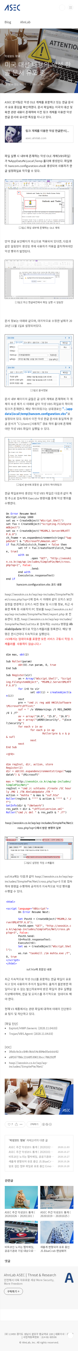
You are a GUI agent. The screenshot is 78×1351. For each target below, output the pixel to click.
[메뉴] (70, 7)
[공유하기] (16, 1124)
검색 (62, 7)
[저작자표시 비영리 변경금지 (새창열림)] (47, 1124)
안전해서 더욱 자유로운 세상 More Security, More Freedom (29, 1281)
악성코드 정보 (17, 1140)
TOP (70, 1336)
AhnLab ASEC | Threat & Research (30, 1274)
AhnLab (25, 22)
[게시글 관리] (21, 1124)
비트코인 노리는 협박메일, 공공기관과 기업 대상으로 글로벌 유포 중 (31, 1158)
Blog (8, 22)
